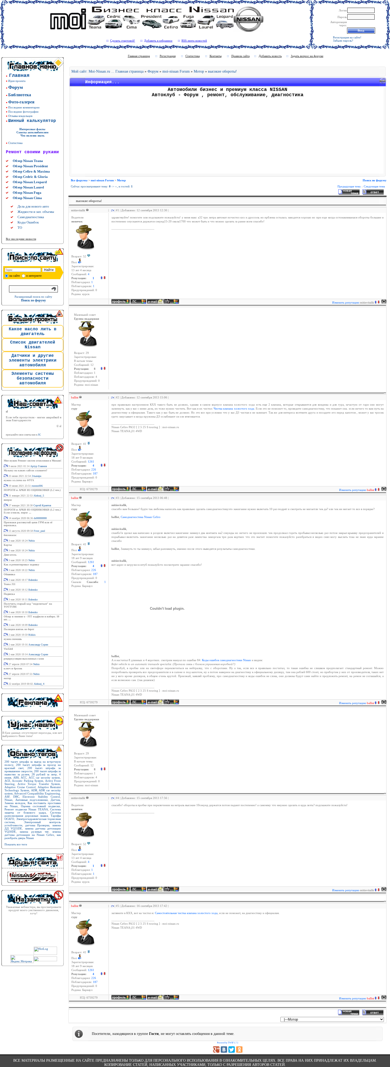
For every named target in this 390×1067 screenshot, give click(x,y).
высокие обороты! (222, 71)
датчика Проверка (37, 825)
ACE (7, 780)
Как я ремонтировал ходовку (21, 564)
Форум (153, 71)
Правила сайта (240, 56)
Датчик (55, 799)
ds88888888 (40, 518)
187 (95, 473)
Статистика (15, 142)
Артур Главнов (38, 466)
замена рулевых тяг (34, 831)
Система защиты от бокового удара (33, 811)
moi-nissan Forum (176, 71)
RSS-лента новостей (194, 40)
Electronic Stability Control (41, 796)
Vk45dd (8, 648)
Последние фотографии (23, 111)
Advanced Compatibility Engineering (37, 793)
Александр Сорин (38, 644)
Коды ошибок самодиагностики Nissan (226, 660)
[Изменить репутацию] (103, 278)
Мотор (199, 71)
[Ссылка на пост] (112, 210)
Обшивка (9, 574)
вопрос (8, 499)
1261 (91, 461)
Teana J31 (9, 584)
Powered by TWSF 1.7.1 (227, 1043)
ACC (24, 777)
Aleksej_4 (39, 683)
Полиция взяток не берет (19, 629)
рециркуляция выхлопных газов (24, 658)
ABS (16, 777)
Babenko (33, 579)
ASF (7, 796)
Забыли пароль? (343, 40)
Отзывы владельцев (20, 115)
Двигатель (10, 554)
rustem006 (37, 485)
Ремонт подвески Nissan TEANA (26, 809)
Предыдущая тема (349, 186)
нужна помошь (13, 639)
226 (93, 469)
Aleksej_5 (38, 495)
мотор (7, 678)
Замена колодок (15, 803)
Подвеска (9, 593)
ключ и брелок (13, 668)
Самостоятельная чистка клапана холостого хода (186, 913)
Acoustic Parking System (27, 780)
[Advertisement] (227, 136)
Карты (8, 544)
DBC (16, 796)
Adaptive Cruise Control (20, 787)
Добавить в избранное (158, 40)
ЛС (39, 434)
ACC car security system (44, 777)
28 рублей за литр (44, 774)
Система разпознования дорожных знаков (33, 814)
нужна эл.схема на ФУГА (19, 480)
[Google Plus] (216, 1049)
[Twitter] (231, 1049)
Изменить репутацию (353, 302)
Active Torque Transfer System (39, 783)
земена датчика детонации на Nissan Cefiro (33, 833)
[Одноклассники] (239, 1049)
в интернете (34, 276)
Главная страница (139, 56)
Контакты (216, 56)
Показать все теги (16, 844)
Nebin (31, 540)
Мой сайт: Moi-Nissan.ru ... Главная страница (107, 71)
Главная (19, 75)
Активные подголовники (31, 799)
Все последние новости (21, 238)
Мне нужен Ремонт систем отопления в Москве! (32, 460)
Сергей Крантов (42, 505)
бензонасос (10, 535)
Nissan (8, 799)
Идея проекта (16, 80)
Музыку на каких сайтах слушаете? (25, 470)
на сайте (14, 276)
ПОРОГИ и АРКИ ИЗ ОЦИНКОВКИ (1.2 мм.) (32, 490)
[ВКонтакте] (224, 1049)
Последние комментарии (24, 107)
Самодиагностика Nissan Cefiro (141, 517)
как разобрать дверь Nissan (33, 836)
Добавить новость (270, 56)
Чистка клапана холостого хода (234, 408)
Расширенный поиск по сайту (33, 296)
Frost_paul (39, 530)
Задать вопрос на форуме (307, 56)
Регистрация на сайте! (347, 37)
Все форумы (79, 180)
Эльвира (36, 476)
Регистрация (168, 56)
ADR (34, 790)
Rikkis (32, 634)
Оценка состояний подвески (40, 806)
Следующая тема (374, 186)
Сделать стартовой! (122, 40)
